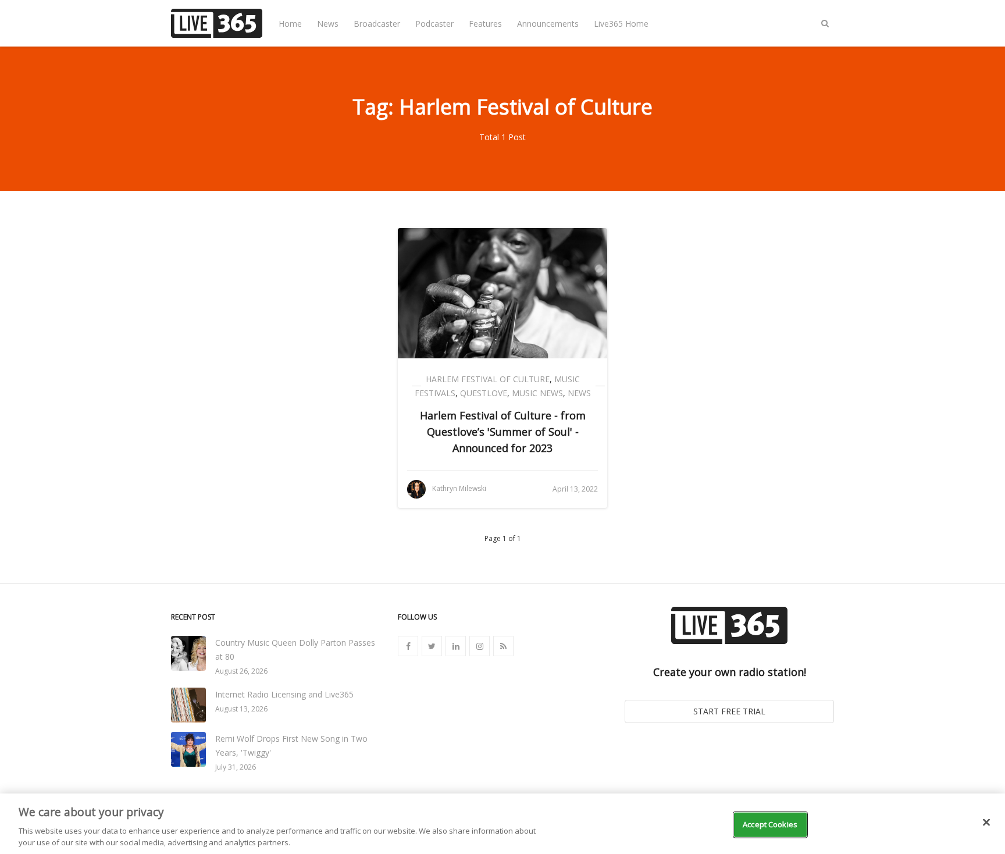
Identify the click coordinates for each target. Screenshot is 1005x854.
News (327, 23)
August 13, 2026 (241, 709)
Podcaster (434, 23)
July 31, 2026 (235, 767)
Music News (537, 392)
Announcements (548, 23)
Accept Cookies (770, 824)
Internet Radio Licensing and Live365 (284, 694)
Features (485, 23)
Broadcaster (377, 23)
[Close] (986, 822)
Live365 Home (621, 23)
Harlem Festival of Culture (488, 379)
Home (290, 23)
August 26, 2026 (241, 671)
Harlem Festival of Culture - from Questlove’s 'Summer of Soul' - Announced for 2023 (503, 431)
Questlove (483, 392)
